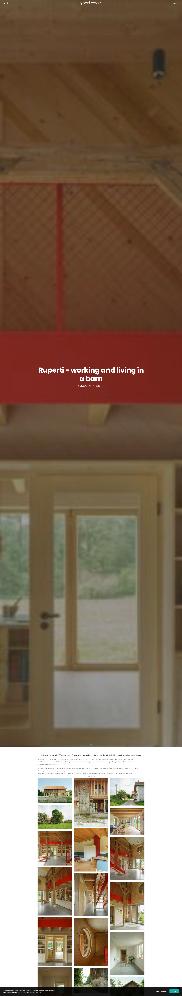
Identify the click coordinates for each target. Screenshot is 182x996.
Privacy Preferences (161, 991)
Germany (138, 755)
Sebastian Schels (87, 755)
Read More (91, 776)
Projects (174, 3)
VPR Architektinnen (64, 755)
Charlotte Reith (53, 755)
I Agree (174, 991)
